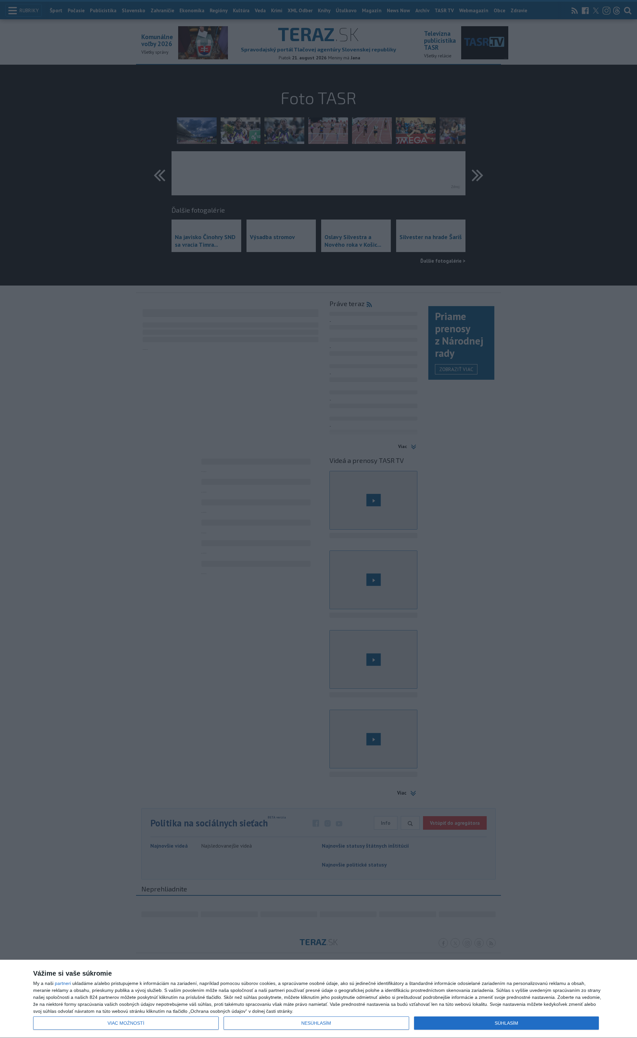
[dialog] (318, 999)
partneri (63, 983)
